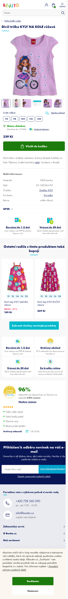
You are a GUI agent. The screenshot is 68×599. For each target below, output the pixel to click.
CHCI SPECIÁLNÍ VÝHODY (52, 469)
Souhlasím (33, 581)
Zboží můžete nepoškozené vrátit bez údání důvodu (50, 230)
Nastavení (32, 590)
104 (23, 118)
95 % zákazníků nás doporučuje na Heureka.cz (50, 350)
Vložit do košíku (36, 146)
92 (6, 118)
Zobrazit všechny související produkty (34, 325)
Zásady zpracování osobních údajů (34, 476)
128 (39, 118)
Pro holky (48, 195)
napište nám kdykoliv (26, 515)
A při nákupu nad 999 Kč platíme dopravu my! (18, 230)
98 (14, 118)
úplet (37, 162)
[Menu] (62, 5)
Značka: (46, 190)
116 (31, 118)
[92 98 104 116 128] (17, 277)
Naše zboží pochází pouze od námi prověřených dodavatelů (50, 370)
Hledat (62, 13)
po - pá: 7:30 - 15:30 (28, 503)
